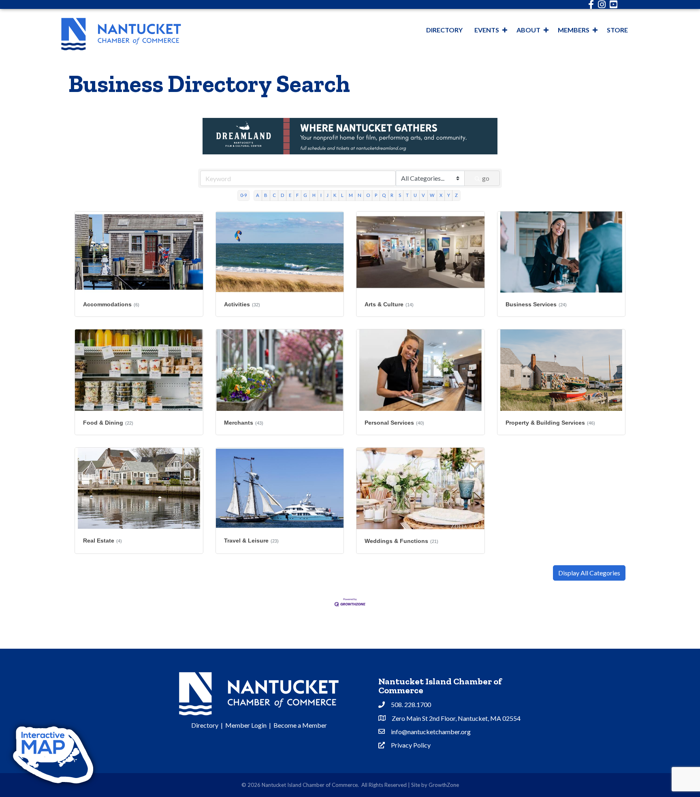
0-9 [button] (243, 195)
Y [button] (448, 195)
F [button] (297, 195)
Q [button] (384, 195)
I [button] (321, 195)
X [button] (441, 195)
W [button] (432, 195)
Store (617, 30)
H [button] (314, 195)
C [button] (274, 195)
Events (486, 30)
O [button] (368, 195)
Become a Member (300, 725)
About (528, 30)
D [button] (282, 195)
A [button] (257, 195)
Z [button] (456, 195)
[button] (589, 573)
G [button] (305, 195)
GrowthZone (444, 785)
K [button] (334, 195)
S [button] (400, 195)
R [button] (392, 195)
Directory (444, 30)
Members (573, 30)
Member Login (246, 725)
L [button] (342, 195)
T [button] (407, 195)
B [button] (265, 195)
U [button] (415, 195)
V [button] (423, 195)
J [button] (328, 195)
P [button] (376, 195)
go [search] (485, 178)
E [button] (290, 195)
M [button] (351, 195)
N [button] (359, 195)
